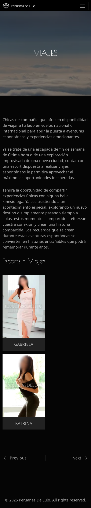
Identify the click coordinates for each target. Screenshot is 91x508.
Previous (17, 458)
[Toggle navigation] (82, 6)
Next (77, 458)
